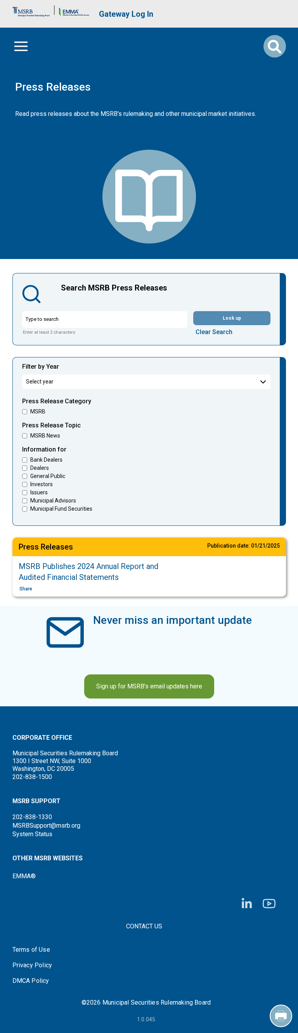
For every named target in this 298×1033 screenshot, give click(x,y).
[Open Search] (274, 46)
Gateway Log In (126, 14)
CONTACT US (144, 926)
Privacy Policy (32, 965)
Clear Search (214, 332)
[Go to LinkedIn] (247, 904)
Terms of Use (31, 950)
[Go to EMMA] (74, 10)
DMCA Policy (30, 981)
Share (25, 589)
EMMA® (24, 876)
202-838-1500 (32, 777)
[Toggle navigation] (20, 46)
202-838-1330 (32, 817)
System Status (32, 834)
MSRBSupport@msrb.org (46, 825)
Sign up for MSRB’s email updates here (149, 686)
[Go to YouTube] (269, 903)
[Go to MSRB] (31, 10)
